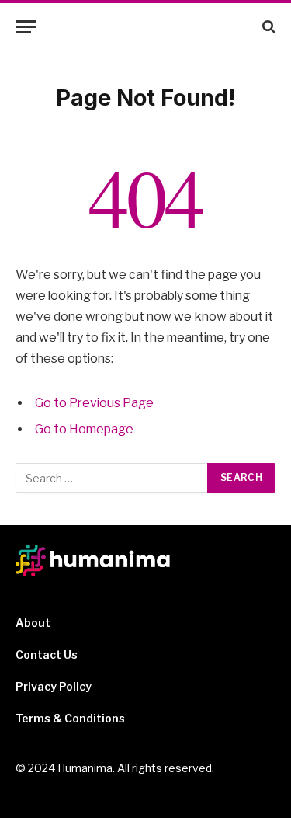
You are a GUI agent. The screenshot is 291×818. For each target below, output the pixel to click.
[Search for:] (112, 478)
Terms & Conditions (70, 718)
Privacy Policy (54, 686)
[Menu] (26, 26)
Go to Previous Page (94, 402)
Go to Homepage (84, 429)
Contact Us (47, 654)
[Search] (267, 26)
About (33, 622)
